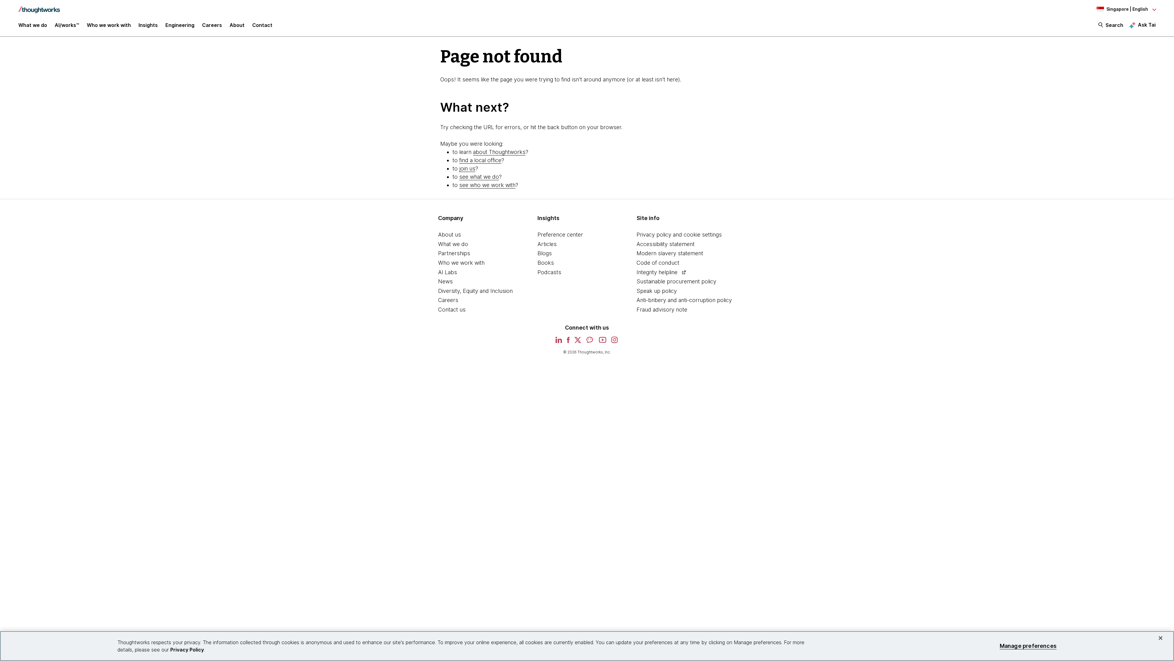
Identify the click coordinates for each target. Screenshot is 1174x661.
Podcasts (549, 272)
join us (467, 168)
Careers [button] (212, 25)
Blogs (544, 253)
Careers (448, 300)
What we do (453, 244)
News (445, 281)
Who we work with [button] (109, 25)
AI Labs (447, 272)
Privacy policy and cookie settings (679, 234)
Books (545, 263)
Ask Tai (1147, 25)
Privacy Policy (187, 650)
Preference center (560, 234)
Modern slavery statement (670, 253)
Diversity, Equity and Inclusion (475, 291)
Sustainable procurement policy (676, 281)
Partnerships (454, 253)
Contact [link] (262, 25)
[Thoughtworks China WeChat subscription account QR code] (590, 342)
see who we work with (487, 185)
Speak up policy (657, 291)
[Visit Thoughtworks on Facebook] (568, 342)
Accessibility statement (666, 244)
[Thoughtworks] (39, 6)
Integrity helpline (657, 272)
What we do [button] (32, 25)
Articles (547, 244)
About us (449, 234)
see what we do (479, 177)
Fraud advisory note (662, 309)
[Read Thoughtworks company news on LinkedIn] (559, 342)
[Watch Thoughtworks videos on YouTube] (602, 342)
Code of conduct (658, 263)
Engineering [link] (179, 25)
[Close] (1160, 638)
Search (1114, 25)
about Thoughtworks (499, 152)
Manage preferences (1028, 646)
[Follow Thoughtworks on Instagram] (614, 342)
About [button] (237, 25)
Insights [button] (148, 25)
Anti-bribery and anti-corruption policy (684, 300)
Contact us (452, 309)
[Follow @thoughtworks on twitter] (577, 342)
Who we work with (461, 263)
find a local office (480, 160)
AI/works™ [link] (67, 25)
